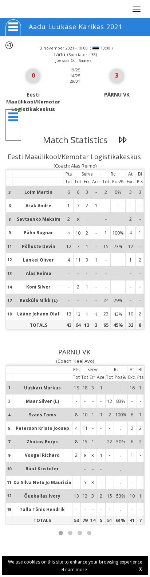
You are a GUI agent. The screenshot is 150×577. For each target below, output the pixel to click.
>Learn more (73, 569)
